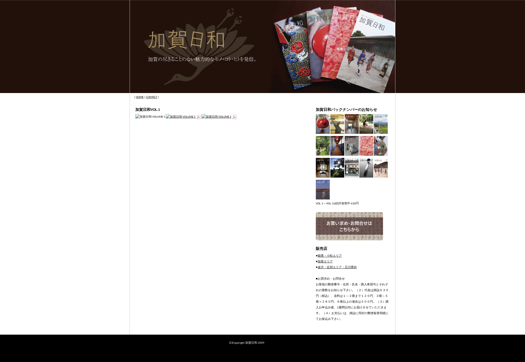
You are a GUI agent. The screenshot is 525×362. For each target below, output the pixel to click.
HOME (140, 97)
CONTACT (151, 97)
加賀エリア (325, 261)
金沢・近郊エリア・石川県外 (337, 267)
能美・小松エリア (330, 255)
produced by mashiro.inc (280, 342)
